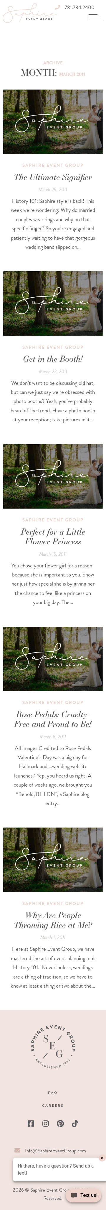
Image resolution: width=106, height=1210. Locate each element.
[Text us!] (83, 1197)
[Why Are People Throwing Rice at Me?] (53, 860)
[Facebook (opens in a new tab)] (30, 1123)
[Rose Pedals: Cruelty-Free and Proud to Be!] (53, 659)
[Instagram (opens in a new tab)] (45, 1123)
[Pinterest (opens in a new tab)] (60, 1123)
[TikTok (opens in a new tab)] (75, 1123)
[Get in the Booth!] (53, 303)
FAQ (53, 1092)
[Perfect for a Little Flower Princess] (53, 476)
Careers (53, 1105)
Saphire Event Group (53, 165)
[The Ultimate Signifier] (53, 122)
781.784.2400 (80, 7)
